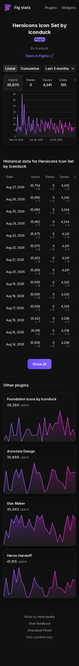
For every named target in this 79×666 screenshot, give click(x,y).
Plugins (51, 8)
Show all (39, 364)
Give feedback (40, 623)
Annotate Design (21, 451)
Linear (10, 68)
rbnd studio (46, 617)
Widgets (69, 8)
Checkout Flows (40, 630)
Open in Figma (37, 56)
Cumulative (29, 68)
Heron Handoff (19, 555)
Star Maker (16, 503)
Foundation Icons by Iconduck (31, 399)
